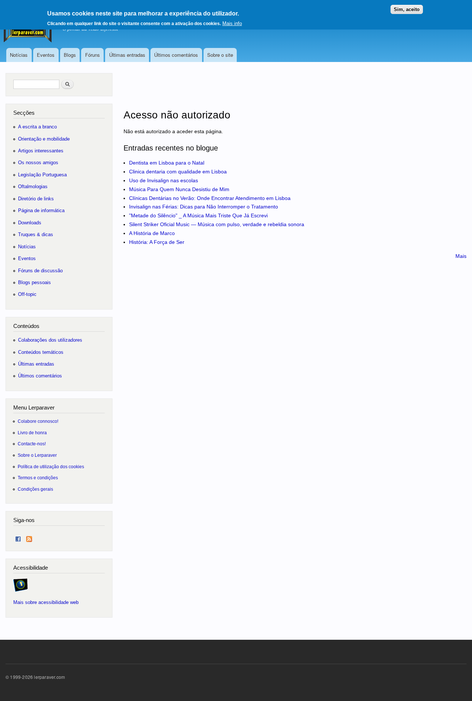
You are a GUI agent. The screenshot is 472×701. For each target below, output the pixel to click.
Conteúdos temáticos (40, 352)
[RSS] (29, 537)
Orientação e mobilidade (44, 139)
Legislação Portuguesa (42, 174)
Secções (24, 113)
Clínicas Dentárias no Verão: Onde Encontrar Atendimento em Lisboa (210, 198)
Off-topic (27, 294)
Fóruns (92, 54)
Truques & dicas (35, 234)
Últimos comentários (176, 54)
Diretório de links (36, 198)
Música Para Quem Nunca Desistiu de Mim (179, 189)
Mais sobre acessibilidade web (46, 602)
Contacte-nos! (32, 443)
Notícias (19, 54)
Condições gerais (35, 489)
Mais (460, 256)
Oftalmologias (33, 186)
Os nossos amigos (38, 162)
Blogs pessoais (34, 282)
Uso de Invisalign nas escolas (163, 180)
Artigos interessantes (40, 150)
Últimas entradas (127, 54)
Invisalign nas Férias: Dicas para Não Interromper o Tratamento (203, 207)
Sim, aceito (407, 9)
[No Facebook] (18, 537)
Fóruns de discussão (40, 270)
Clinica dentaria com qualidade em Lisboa (178, 172)
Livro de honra (32, 432)
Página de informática (41, 210)
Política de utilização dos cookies (51, 466)
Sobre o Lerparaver (37, 455)
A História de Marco (152, 233)
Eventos (46, 54)
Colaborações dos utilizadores (50, 340)
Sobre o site (220, 54)
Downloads (29, 222)
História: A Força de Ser (156, 242)
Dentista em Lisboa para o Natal (166, 163)
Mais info (232, 23)
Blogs (70, 54)
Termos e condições (38, 477)
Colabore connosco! (38, 421)
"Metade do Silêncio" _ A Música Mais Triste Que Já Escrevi (198, 215)
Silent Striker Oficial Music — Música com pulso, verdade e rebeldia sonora (216, 224)
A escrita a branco (37, 127)
